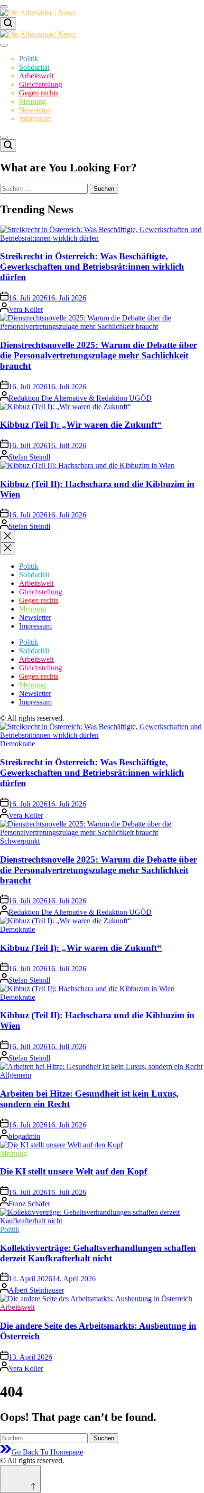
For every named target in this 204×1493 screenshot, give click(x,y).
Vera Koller (26, 309)
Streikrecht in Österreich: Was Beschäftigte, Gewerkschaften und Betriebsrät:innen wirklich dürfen (92, 266)
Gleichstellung (40, 84)
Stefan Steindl (29, 457)
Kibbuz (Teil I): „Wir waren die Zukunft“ (81, 425)
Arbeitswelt (36, 76)
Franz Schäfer (29, 1204)
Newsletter (35, 110)
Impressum (35, 118)
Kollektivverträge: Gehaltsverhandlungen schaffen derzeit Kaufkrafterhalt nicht (98, 1253)
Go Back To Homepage (47, 1452)
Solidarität (34, 67)
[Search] (8, 23)
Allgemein (15, 1075)
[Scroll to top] (20, 1479)
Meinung (32, 101)
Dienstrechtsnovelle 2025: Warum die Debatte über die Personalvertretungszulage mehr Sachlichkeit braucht (98, 355)
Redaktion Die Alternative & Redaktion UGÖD (80, 398)
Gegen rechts (38, 93)
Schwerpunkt (20, 841)
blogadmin (24, 1136)
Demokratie (17, 744)
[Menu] (4, 6)
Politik (28, 59)
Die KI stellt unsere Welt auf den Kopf (73, 1171)
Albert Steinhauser (36, 1290)
